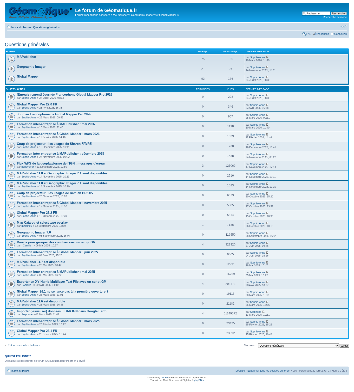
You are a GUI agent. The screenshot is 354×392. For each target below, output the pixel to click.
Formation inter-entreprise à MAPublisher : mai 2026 (56, 124)
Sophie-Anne (257, 57)
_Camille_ (27, 245)
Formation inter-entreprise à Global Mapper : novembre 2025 (62, 203)
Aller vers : (250, 345)
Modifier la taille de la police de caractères (343, 26)
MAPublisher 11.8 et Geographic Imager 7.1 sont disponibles (62, 173)
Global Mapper (28, 76)
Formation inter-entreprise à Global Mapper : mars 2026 (58, 134)
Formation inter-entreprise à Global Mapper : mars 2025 (58, 321)
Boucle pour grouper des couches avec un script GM (56, 242)
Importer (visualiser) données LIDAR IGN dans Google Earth (61, 311)
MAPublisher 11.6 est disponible (41, 301)
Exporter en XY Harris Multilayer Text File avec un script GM (61, 281)
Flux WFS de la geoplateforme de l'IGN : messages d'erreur (61, 163)
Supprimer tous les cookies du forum (268, 370)
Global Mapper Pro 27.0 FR (37, 104)
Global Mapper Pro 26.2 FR (37, 212)
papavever (27, 166)
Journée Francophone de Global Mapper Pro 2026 (54, 114)
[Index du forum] (40, 11)
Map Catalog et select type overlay (42, 222)
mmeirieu (26, 225)
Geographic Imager (31, 66)
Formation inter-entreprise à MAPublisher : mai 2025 (56, 272)
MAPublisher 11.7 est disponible (41, 262)
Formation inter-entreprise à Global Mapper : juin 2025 (57, 252)
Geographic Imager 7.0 (34, 232)
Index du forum (21, 27)
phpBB (165, 377)
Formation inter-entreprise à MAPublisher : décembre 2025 (60, 153)
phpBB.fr (199, 380)
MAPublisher (26, 57)
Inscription (323, 33)
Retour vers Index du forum (24, 345)
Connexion (340, 33)
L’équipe (240, 370)
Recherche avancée (335, 17)
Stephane (27, 314)
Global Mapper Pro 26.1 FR (37, 331)
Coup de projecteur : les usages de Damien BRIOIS (55, 193)
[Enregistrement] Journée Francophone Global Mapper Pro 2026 (64, 94)
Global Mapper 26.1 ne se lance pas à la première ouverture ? (62, 291)
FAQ (309, 33)
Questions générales (46, 27)
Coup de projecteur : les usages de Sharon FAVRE (54, 144)
